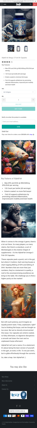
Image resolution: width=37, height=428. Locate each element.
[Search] (30, 4)
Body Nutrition (9, 422)
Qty (3, 96)
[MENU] (1, 4)
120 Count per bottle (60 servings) (17, 188)
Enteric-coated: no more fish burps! (17, 191)
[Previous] (3, 25)
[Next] (34, 25)
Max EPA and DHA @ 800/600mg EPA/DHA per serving (16, 184)
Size (3, 88)
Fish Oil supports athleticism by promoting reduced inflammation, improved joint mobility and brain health (17, 196)
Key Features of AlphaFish (11, 178)
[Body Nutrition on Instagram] (20, 406)
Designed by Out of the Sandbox (20, 422)
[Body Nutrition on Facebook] (17, 406)
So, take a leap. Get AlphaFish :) (13, 357)
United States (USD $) (17, 411)
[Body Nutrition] (18, 4)
